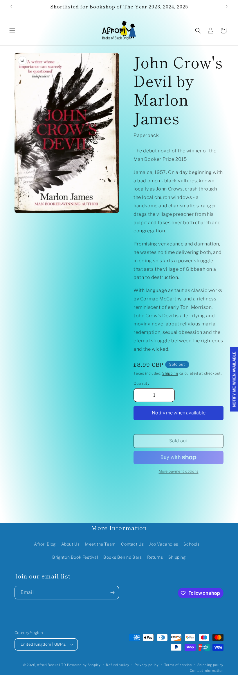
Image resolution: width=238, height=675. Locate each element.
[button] (12, 30)
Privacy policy (147, 665)
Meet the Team (100, 544)
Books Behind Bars (122, 557)
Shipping (170, 373)
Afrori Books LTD (51, 665)
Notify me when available (178, 413)
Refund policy (117, 665)
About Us (70, 544)
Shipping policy (210, 665)
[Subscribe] (112, 592)
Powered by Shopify (84, 665)
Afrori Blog (45, 544)
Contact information (206, 671)
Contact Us (132, 544)
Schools (191, 544)
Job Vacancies (163, 544)
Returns (155, 557)
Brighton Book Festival (75, 557)
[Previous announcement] (11, 6)
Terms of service (178, 665)
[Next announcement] (226, 6)
